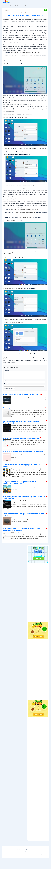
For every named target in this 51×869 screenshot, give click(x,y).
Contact (13, 853)
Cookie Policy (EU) (39, 853)
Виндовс (10, 5)
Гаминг (21, 5)
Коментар (7, 370)
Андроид (16, 5)
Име (5, 380)
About (7, 853)
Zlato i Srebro (33, 5)
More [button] (46, 5)
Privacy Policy (20, 853)
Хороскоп (26, 5)
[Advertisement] (38, 571)
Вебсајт (6, 383)
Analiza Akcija (41, 5)
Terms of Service (29, 853)
